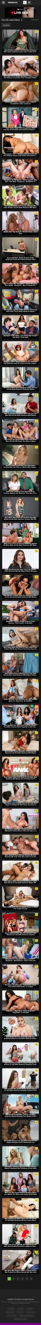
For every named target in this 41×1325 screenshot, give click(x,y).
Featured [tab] (6, 25)
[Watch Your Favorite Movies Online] (12, 2)
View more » (35, 20)
